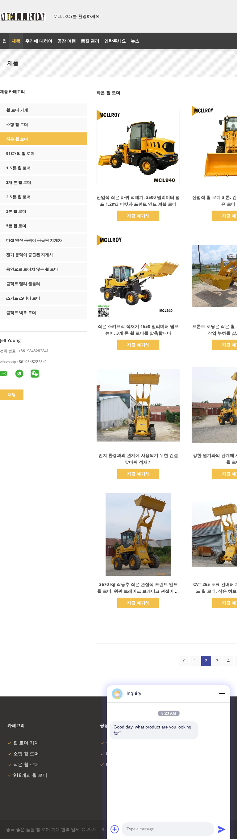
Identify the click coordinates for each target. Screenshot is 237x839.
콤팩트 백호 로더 (21, 312)
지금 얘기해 (138, 216)
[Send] (222, 829)
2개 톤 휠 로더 (18, 182)
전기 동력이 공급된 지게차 (29, 254)
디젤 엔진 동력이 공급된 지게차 (34, 240)
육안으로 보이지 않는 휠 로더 (32, 269)
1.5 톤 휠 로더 (18, 168)
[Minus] (221, 693)
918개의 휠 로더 (20, 153)
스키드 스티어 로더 (23, 298)
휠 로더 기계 (17, 110)
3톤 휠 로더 (16, 211)
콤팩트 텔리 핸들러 (23, 283)
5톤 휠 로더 (16, 225)
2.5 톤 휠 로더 (18, 197)
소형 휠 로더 (17, 124)
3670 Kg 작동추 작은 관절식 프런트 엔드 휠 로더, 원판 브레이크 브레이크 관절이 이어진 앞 (138, 591)
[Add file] (114, 829)
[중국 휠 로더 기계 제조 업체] (23, 16)
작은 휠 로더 (17, 139)
